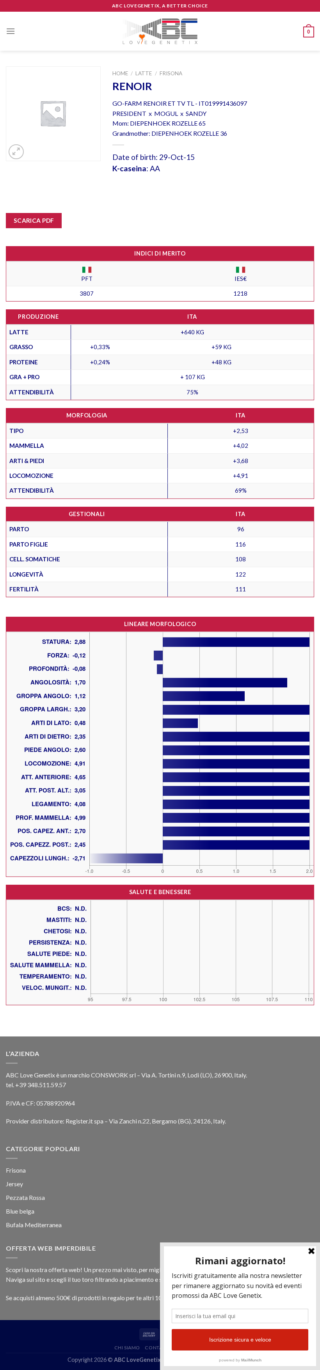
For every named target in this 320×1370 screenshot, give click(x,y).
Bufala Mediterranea (34, 1224)
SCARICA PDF (34, 220)
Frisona (171, 73)
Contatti (157, 1347)
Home (120, 73)
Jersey (14, 1183)
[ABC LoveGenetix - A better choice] (160, 31)
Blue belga (20, 1211)
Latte (143, 73)
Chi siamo (127, 1347)
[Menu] (10, 31)
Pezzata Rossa (25, 1197)
